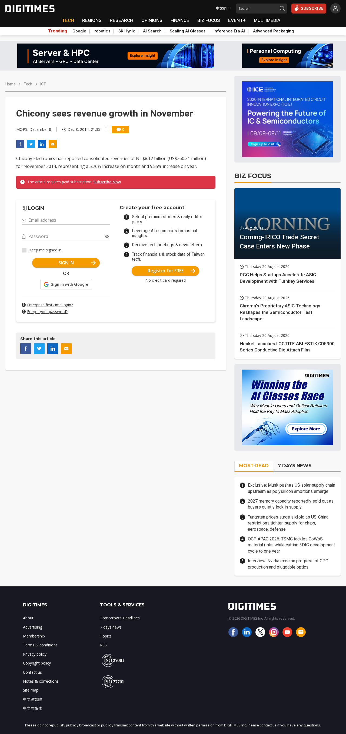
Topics (106, 636)
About (28, 617)
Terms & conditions (40, 644)
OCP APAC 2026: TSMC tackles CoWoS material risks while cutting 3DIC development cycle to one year (291, 545)
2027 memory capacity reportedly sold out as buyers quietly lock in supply (291, 504)
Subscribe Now (107, 181)
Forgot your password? (47, 311)
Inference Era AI (229, 31)
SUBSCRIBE (312, 8)
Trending (57, 31)
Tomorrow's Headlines (120, 617)
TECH (68, 20)
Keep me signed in (45, 250)
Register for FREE (166, 271)
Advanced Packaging (273, 31)
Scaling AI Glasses (187, 31)
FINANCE (180, 20)
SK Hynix (126, 31)
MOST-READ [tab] (254, 465)
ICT (43, 84)
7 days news (111, 627)
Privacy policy (34, 654)
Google (79, 31)
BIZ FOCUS (208, 20)
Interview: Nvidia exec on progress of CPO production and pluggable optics (288, 563)
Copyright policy (37, 663)
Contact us (32, 672)
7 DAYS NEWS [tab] (294, 465)
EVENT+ (237, 20)
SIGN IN (66, 263)
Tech (28, 84)
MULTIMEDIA (267, 20)
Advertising (32, 627)
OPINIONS (151, 20)
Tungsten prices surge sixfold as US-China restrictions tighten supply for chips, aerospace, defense (288, 523)
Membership (34, 636)
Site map (30, 690)
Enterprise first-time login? (50, 304)
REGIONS (92, 20)
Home (10, 84)
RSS (103, 644)
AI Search (152, 31)
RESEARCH (121, 20)
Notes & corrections (41, 681)
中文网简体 (32, 708)
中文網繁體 (32, 699)
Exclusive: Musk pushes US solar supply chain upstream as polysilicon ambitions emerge (291, 488)
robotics (102, 31)
